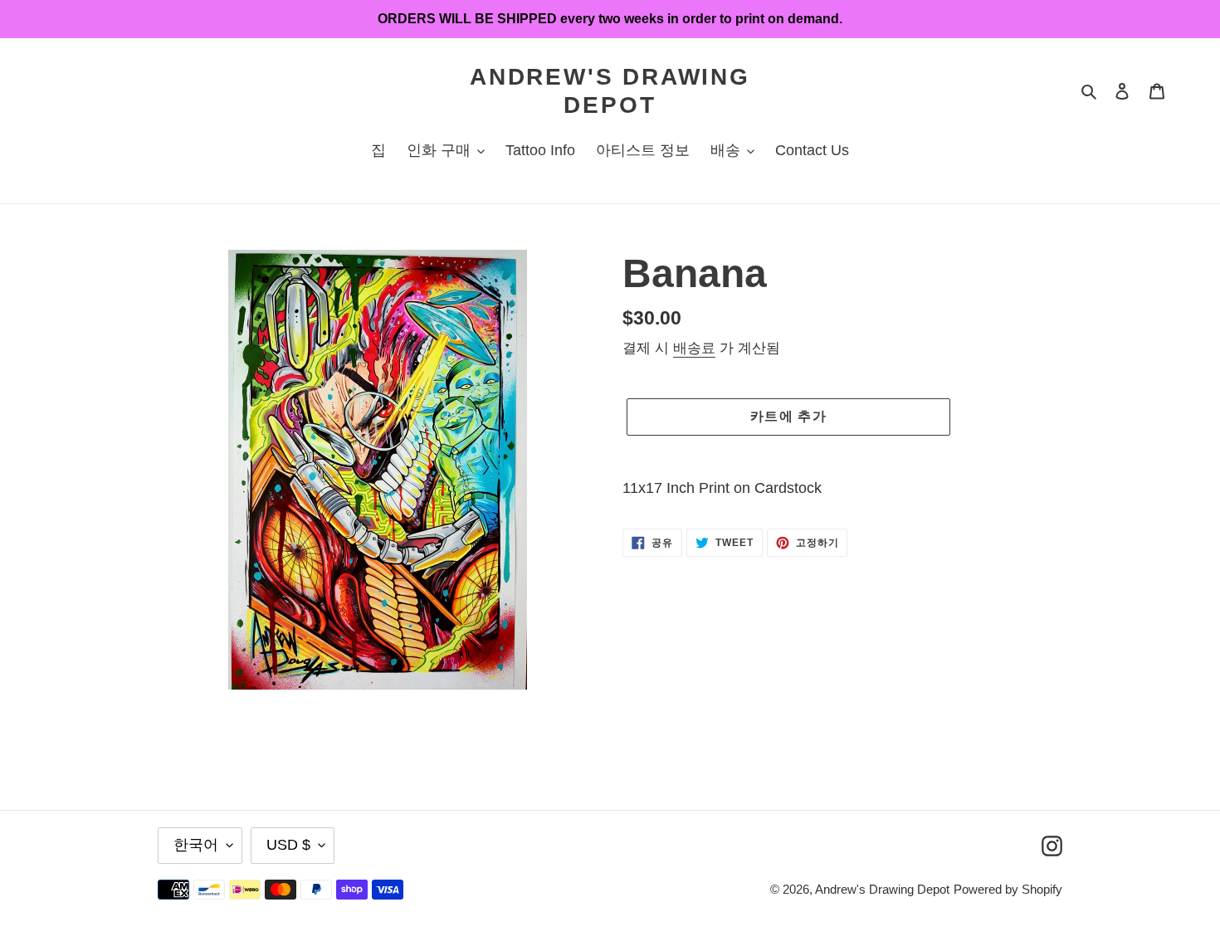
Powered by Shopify (1008, 889)
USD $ (288, 844)
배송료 (694, 348)
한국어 (195, 844)
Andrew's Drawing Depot (610, 91)
